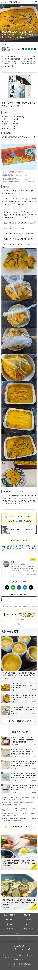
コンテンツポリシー (7, 957)
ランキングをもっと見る (20, 827)
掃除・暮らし (28, 915)
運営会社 (16, 959)
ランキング (9, 929)
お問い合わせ (5, 955)
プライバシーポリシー (19, 957)
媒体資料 (21, 959)
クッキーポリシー (30, 957)
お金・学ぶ (28, 919)
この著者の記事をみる (30, 574)
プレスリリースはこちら (15, 955)
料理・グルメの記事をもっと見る (19, 721)
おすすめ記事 (26, 955)
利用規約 (32, 955)
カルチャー (28, 924)
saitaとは (19, 933)
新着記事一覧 (28, 929)
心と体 (9, 924)
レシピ (6, 600)
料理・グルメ (9, 607)
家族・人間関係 (9, 915)
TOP (3, 607)
